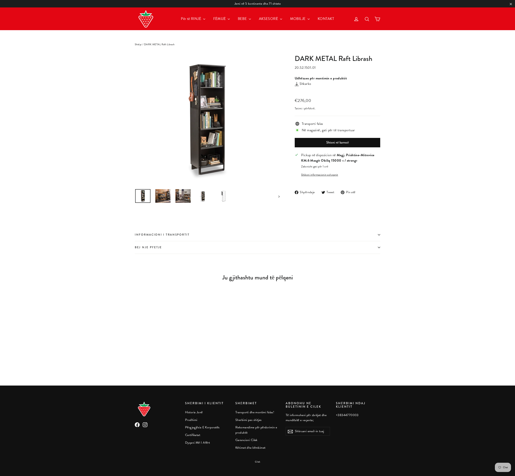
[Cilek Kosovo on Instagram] (145, 424)
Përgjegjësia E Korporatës (202, 427)
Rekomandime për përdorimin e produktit (256, 430)
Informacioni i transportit (162, 235)
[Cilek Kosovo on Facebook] (137, 424)
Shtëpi (138, 44)
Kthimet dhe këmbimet (250, 447)
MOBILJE (298, 18)
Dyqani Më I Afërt (197, 442)
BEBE (243, 18)
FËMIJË (220, 18)
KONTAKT (326, 18)
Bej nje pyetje (148, 247)
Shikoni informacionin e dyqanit (319, 175)
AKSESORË (269, 18)
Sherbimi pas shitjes (248, 420)
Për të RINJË (191, 18)
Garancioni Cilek (246, 440)
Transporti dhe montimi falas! (254, 412)
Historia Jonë (194, 412)
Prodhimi (191, 420)
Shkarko (305, 83)
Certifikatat (192, 435)
